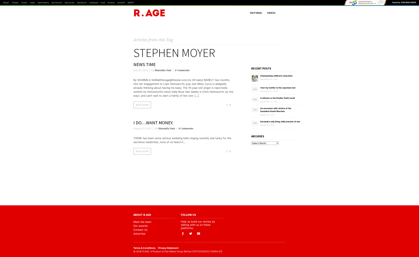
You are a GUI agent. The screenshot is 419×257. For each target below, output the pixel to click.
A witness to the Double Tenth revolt (277, 98)
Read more (142, 104)
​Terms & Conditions (144, 248)
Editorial (256, 12)
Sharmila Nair (163, 70)
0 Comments (182, 70)
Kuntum (111, 3)
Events (24, 3)
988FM (131, 3)
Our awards (140, 225)
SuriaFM (121, 3)
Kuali (103, 3)
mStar (32, 3)
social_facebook (183, 234)
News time (144, 64)
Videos (271, 12)
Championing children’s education (276, 76)
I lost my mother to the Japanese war (278, 87)
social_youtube (198, 234)
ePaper (6, 3)
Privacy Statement (168, 248)
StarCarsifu (69, 3)
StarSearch (82, 3)
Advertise (139, 233)
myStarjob (93, 3)
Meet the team (142, 221)
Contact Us (140, 229)
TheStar (15, 3)
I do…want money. (153, 123)
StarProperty (43, 3)
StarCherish (57, 3)
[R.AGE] (149, 13)
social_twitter (191, 234)
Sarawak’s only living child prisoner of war (280, 121)
